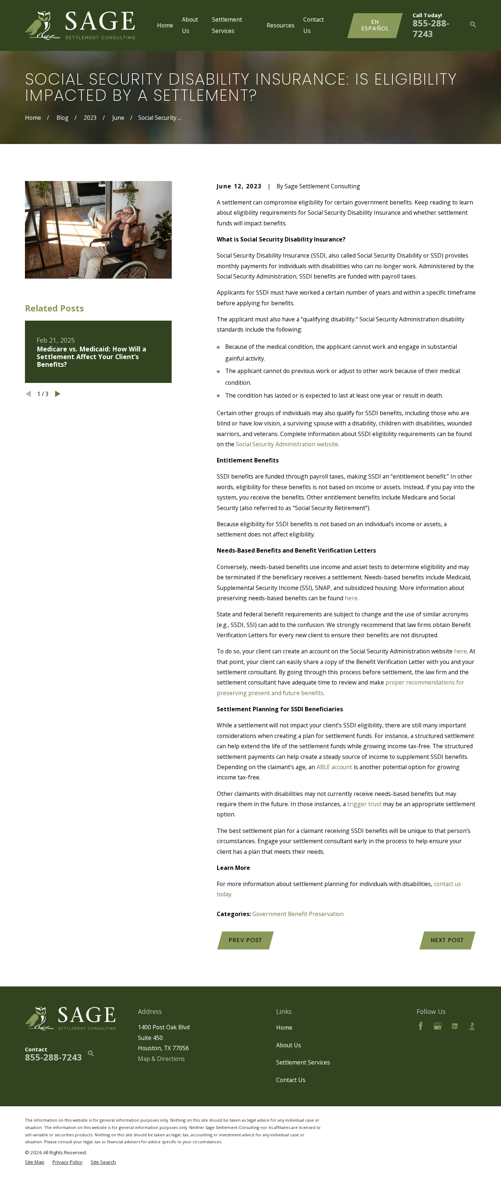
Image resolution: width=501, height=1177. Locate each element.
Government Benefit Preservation (298, 914)
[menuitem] (34, 1162)
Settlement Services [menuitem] (227, 25)
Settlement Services (303, 1062)
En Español (375, 25)
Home (284, 1027)
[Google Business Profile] (438, 1026)
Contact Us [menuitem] (313, 25)
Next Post (447, 940)
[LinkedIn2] (455, 1026)
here (351, 598)
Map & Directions (161, 1059)
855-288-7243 (431, 28)
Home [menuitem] (165, 25)
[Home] (80, 25)
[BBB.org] (472, 1026)
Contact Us (291, 1080)
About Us (288, 1045)
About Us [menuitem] (190, 25)
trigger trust (364, 804)
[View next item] (58, 394)
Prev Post (245, 940)
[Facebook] (421, 1026)
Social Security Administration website (287, 444)
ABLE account (334, 767)
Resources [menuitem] (281, 25)
